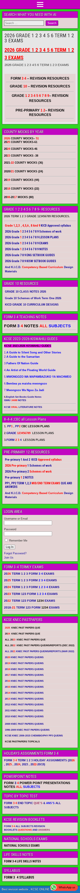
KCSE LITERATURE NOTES (23, 407)
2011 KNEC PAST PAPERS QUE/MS (24, 710)
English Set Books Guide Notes (23, 397)
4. (29, 370)
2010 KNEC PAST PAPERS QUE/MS (24, 716)
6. (25, 383)
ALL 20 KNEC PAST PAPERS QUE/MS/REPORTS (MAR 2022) (39, 651)
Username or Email (16, 518)
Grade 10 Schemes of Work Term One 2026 (33, 298)
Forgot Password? (15, 553)
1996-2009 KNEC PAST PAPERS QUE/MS (27, 730)
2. (22, 356)
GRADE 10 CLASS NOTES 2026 (25, 291)
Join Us (8, 557)
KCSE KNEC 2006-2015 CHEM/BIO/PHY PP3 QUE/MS (34, 735)
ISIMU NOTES (15, 400)
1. (32, 352)
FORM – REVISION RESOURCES (40, 78)
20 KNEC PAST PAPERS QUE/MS (24, 657)
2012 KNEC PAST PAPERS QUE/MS (24, 704)
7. (24, 390)
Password (10, 529)
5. (37, 376)
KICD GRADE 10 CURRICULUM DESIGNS (32, 304)
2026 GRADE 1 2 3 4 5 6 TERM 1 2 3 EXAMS (39, 38)
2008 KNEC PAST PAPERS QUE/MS (24, 724)
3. (21, 363)
